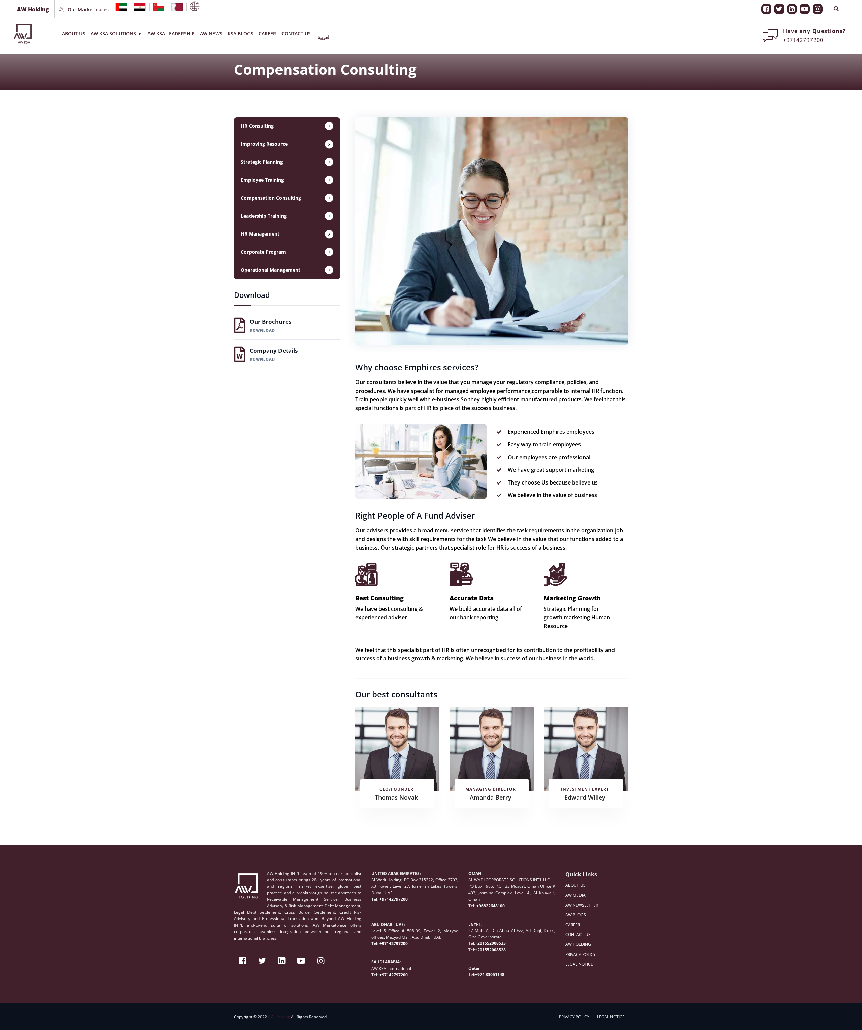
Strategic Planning (262, 162)
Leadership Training (264, 216)
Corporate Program (263, 252)
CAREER (572, 925)
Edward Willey (584, 797)
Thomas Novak (396, 797)
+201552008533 (490, 943)
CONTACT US (578, 934)
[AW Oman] (158, 7)
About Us (73, 33)
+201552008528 (490, 950)
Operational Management (270, 270)
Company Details (274, 354)
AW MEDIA (575, 895)
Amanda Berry (490, 797)
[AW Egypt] (140, 7)
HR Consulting (257, 126)
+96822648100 (490, 906)
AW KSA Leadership (171, 33)
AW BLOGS (575, 915)
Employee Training (262, 180)
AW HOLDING (578, 944)
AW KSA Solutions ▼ (116, 33)
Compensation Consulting (271, 198)
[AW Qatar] (177, 7)
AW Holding (279, 1017)
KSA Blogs (240, 33)
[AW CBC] (195, 6)
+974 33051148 (489, 974)
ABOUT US (575, 885)
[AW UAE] (121, 7)
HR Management (260, 233)
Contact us (296, 33)
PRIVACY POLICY (580, 954)
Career (267, 33)
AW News (211, 33)
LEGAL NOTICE (579, 964)
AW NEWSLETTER (581, 905)
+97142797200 (393, 899)
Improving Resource (264, 144)
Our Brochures (270, 325)
